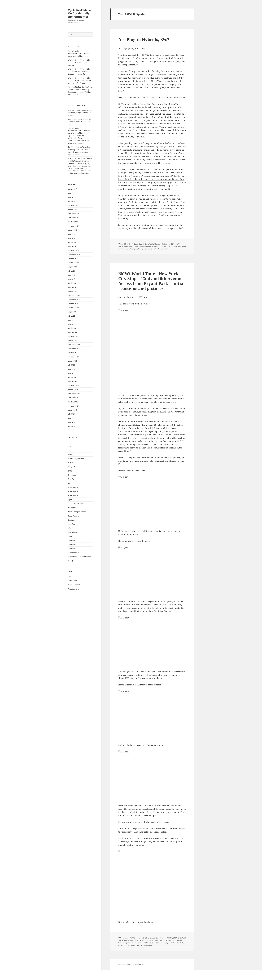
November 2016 (74, 218)
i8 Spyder (171, 943)
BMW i (70, 463)
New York (179, 943)
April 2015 (72, 283)
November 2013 (74, 349)
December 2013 (74, 344)
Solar (70, 528)
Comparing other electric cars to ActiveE (138, 943)
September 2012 (74, 406)
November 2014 (74, 299)
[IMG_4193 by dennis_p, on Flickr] (152, 350)
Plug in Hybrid (176, 246)
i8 (152, 246)
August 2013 (72, 361)
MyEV (70, 499)
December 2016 (74, 214)
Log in (70, 577)
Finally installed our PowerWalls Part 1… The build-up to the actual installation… (80, 53)
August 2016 (72, 230)
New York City (123, 945)
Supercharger (73, 532)
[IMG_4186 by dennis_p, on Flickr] (152, 641)
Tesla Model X (73, 548)
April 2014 (72, 328)
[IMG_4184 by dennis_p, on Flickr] (152, 715)
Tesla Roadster (73, 553)
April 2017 (72, 201)
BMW (170, 938)
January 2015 (73, 291)
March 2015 (72, 287)
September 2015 (74, 263)
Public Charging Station (77, 512)
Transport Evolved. (175, 228)
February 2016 (73, 250)
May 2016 (71, 238)
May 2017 (71, 197)
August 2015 (72, 267)
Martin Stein (72, 119)
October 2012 (73, 402)
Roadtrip (71, 520)
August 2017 (72, 189)
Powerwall (72, 508)
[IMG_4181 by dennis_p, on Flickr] (152, 501)
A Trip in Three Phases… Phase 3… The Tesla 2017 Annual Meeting (80, 62)
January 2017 (73, 209)
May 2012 (71, 422)
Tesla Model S (73, 544)
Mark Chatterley (153, 107)
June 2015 (71, 275)
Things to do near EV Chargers (79, 557)
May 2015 (71, 279)
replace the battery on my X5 (156, 189)
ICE (69, 483)
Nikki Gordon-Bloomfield (130, 107)
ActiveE (71, 454)
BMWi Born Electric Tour (139, 940)
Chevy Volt (128, 246)
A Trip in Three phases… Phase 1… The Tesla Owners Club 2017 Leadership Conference (80, 80)
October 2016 (73, 222)
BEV (172, 244)
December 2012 (74, 394)
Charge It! (71, 467)
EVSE (70, 471)
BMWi (126, 940)
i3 (164, 943)
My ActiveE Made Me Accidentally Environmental (79, 13)
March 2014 (72, 332)
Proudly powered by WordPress (130, 964)
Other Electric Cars (75, 503)
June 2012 (71, 418)
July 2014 (71, 316)
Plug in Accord (164, 246)
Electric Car (159, 943)
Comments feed (74, 585)
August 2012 (72, 410)
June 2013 (71, 369)
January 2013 (73, 389)
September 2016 (74, 226)
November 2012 (74, 398)
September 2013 (74, 357)
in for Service (73, 487)
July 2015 (71, 271)
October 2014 (73, 304)
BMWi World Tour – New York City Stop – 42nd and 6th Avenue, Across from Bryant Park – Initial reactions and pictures (151, 281)
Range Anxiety (73, 516)
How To (71, 479)
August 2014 (72, 312)
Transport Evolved (127, 110)
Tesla (70, 536)
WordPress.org (73, 589)
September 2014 (74, 308)
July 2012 (71, 414)
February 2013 (73, 385)
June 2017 (71, 193)
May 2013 (71, 373)
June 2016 (71, 234)
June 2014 (71, 320)
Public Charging (131, 249)
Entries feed (72, 581)
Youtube (159, 114)
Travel (70, 561)
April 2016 (72, 242)
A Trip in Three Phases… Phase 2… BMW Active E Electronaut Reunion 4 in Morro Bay (80, 71)
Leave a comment (145, 945)
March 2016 (72, 246)
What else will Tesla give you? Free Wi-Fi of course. (80, 112)
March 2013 (72, 381)
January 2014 (73, 340)
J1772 (156, 246)
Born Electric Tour (169, 940)
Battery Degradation (76, 458)
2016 (69, 446)
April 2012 (72, 426)
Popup (132, 945)
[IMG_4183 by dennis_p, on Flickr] (152, 775)
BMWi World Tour (155, 940)
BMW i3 (176, 938)
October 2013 (73, 353)
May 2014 (71, 324)
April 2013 (72, 377)
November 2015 (74, 254)
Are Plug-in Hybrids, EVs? (143, 39)
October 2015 (73, 259)
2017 (69, 450)
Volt (154, 249)
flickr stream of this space (156, 822)
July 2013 (71, 365)
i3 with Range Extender (142, 246)
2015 (69, 442)
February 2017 (73, 205)
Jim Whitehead (73, 147)
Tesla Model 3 (73, 540)
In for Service (73, 491)
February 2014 (73, 336)
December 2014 (74, 295)
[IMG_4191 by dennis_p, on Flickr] (152, 571)
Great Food (72, 475)
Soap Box (71, 524)
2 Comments (164, 249)
